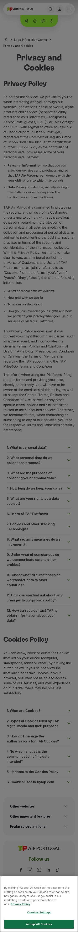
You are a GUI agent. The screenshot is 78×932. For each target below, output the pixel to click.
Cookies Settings (39, 912)
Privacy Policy (20, 904)
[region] (39, 904)
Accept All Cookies (39, 924)
